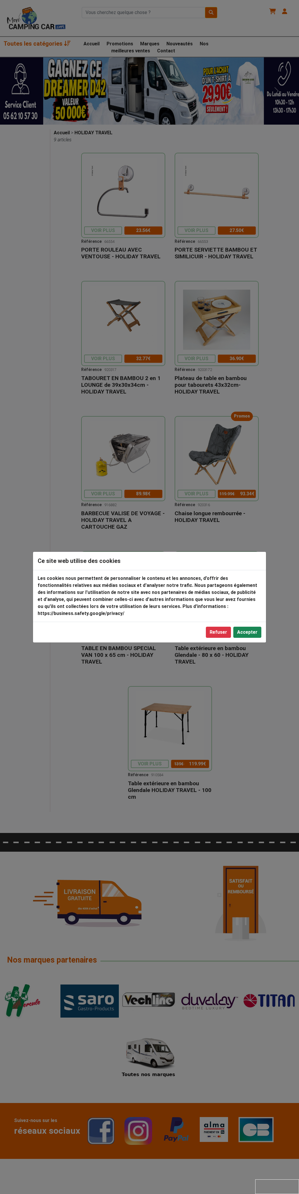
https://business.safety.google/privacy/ (81, 613)
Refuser (218, 632)
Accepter (247, 632)
